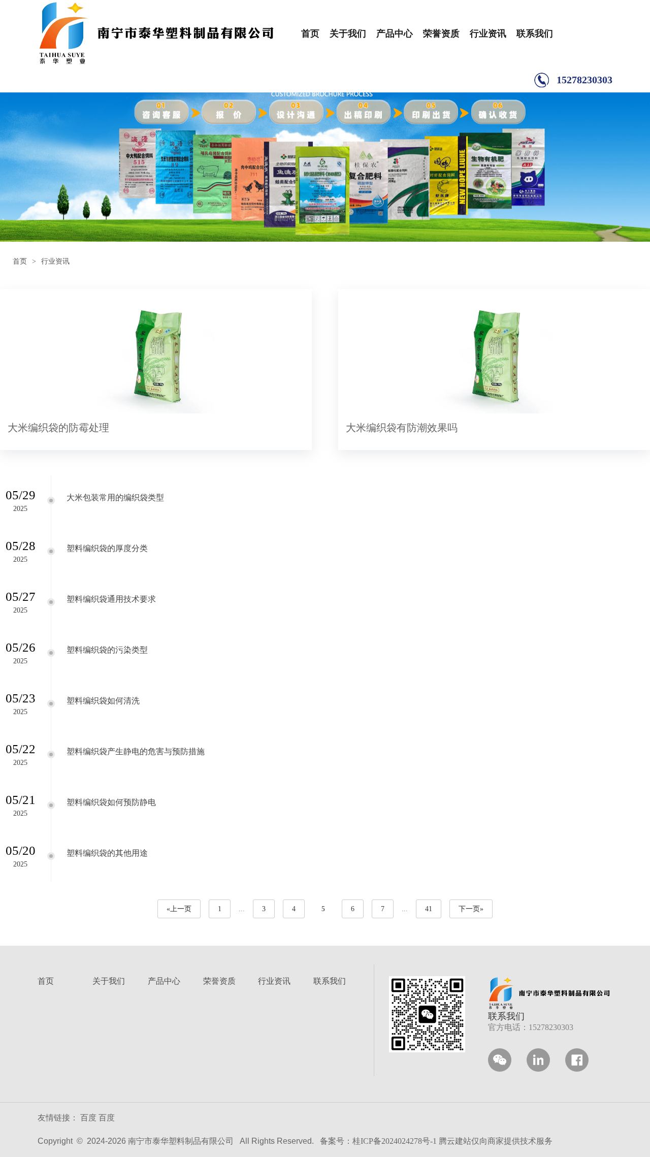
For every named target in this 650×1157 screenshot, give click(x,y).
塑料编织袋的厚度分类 (107, 548)
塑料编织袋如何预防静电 (111, 802)
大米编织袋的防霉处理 (58, 427)
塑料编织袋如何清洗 (103, 700)
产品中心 (394, 33)
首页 (310, 33)
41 (428, 909)
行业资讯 (488, 33)
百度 (88, 1117)
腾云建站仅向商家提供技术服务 (495, 1141)
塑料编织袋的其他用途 (107, 853)
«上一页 (179, 909)
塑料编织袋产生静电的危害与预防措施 (136, 751)
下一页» (471, 909)
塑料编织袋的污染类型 (107, 650)
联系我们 (534, 33)
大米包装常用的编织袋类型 (115, 497)
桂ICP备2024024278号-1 (394, 1141)
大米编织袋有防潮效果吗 (402, 427)
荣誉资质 (441, 33)
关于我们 (348, 33)
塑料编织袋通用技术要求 (111, 599)
